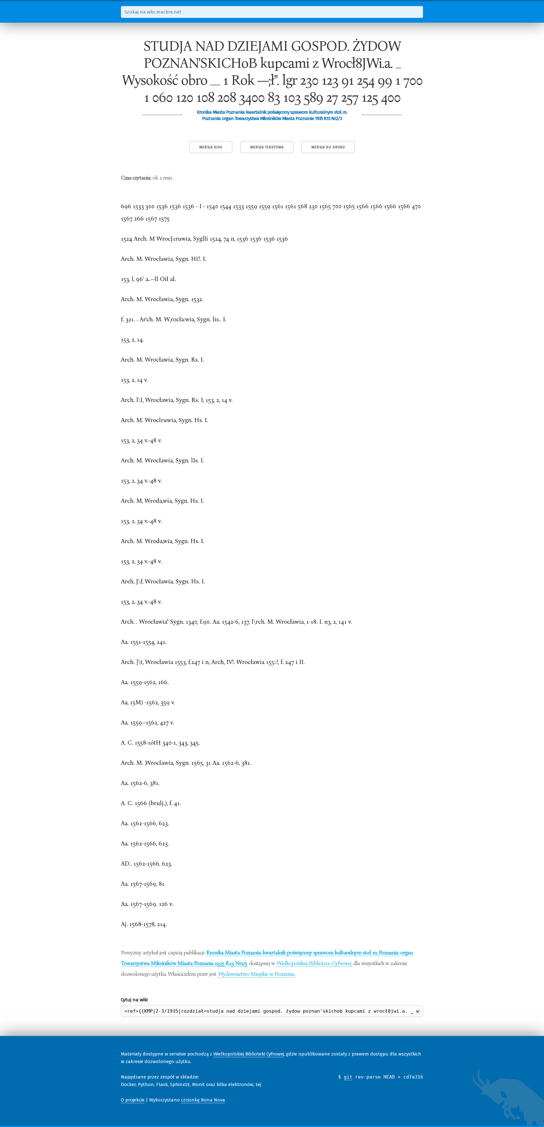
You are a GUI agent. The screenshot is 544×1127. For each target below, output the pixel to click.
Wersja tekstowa (267, 147)
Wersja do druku (328, 147)
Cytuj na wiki (134, 1000)
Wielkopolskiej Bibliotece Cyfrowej (314, 962)
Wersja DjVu (211, 147)
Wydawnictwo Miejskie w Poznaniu (256, 973)
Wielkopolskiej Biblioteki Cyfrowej (248, 1054)
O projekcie (132, 1100)
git (348, 1077)
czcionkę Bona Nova (203, 1100)
